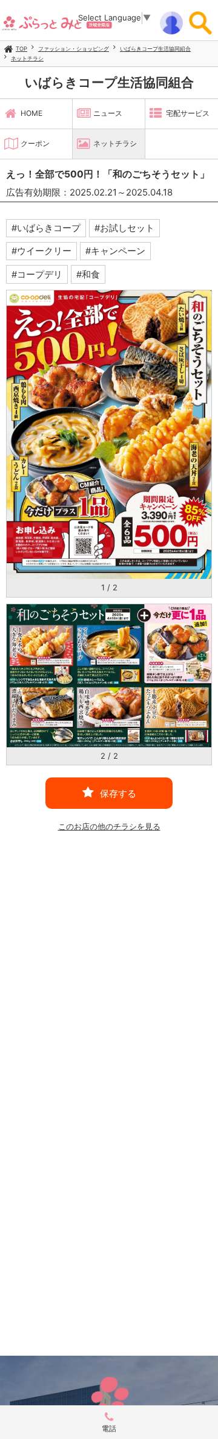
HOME (31, 113)
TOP (21, 48)
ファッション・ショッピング (73, 48)
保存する (118, 793)
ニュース (107, 113)
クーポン (35, 143)
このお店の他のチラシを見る (109, 826)
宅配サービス (188, 113)
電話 (109, 1428)
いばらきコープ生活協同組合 (155, 48)
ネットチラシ (27, 58)
